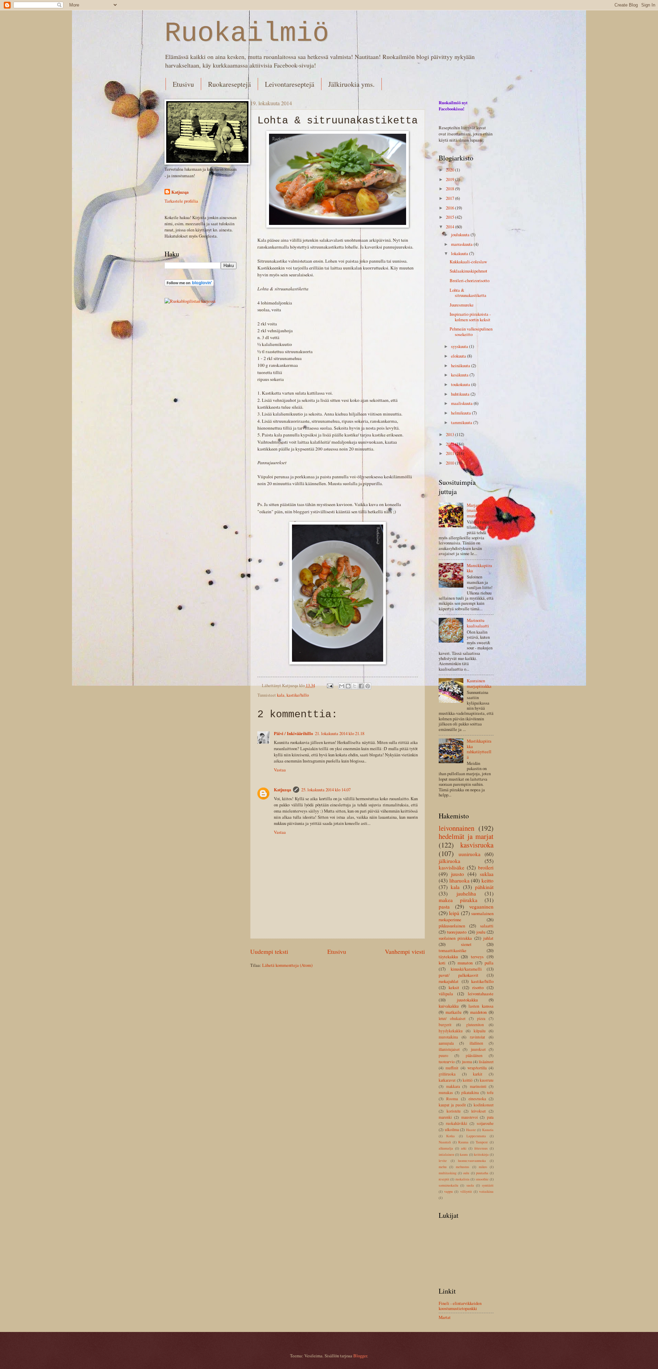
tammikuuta (462, 422)
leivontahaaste (481, 993)
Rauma (463, 1142)
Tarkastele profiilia (181, 201)
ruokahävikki (456, 1123)
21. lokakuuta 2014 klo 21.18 (339, 733)
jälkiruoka (449, 860)
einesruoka (477, 1098)
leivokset (478, 1111)
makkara (453, 1086)
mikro (483, 1166)
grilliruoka (447, 1074)
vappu (448, 1191)
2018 (450, 188)
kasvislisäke (451, 867)
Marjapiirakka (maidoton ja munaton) (479, 510)
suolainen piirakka (455, 938)
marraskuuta (462, 244)
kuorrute (487, 1080)
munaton (465, 963)
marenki (445, 1117)
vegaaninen (481, 906)
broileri (486, 867)
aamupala (446, 1043)
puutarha (482, 1172)
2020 (450, 170)
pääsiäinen (474, 1055)
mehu (443, 1166)
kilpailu (480, 1030)
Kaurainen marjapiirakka (479, 683)
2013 (450, 434)
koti (442, 963)
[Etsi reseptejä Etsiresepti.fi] (190, 301)
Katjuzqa (282, 789)
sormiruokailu (448, 1185)
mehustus (462, 1166)
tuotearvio (447, 1061)
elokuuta (459, 356)
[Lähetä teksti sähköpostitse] (329, 685)
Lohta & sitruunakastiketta (468, 292)
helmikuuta (461, 413)
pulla (489, 963)
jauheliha (466, 893)
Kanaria (488, 1129)
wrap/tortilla (477, 1067)
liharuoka (459, 880)
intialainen (446, 1154)
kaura (464, 1154)
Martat (445, 1317)
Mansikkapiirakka (479, 568)
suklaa (487, 873)
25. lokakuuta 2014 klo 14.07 (326, 789)
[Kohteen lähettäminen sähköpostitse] (341, 686)
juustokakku (467, 1000)
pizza (481, 1018)
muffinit (452, 1067)
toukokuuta (461, 384)
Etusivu (183, 84)
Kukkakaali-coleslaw (468, 262)
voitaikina (486, 1191)
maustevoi (469, 1117)
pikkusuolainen (452, 926)
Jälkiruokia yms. (351, 84)
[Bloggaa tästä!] (348, 686)
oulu (466, 1172)
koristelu (454, 1111)
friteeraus (481, 1148)
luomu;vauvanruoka (472, 1160)
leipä (454, 913)
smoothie (482, 1179)
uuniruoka (469, 854)
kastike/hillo (298, 695)
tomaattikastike (452, 950)
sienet (466, 944)
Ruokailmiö (246, 33)
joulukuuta (461, 234)
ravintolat (477, 1037)
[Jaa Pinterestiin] (367, 686)
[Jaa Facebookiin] (361, 686)
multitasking (447, 1172)
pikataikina (470, 1092)
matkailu (453, 1012)
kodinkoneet (484, 1104)
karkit (477, 1074)
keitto (488, 880)
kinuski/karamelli (466, 969)
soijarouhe (485, 1123)
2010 (450, 463)
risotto (478, 987)
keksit (454, 987)
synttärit (488, 1185)
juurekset (478, 1049)
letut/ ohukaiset (452, 1018)
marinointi (478, 1086)
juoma (467, 1061)
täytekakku (448, 956)
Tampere (482, 1142)
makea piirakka (458, 900)
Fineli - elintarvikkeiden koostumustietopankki (460, 1305)
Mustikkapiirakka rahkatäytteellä (479, 749)
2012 (450, 444)
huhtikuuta (461, 394)
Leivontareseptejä (289, 84)
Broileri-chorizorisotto (469, 280)
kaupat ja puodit (452, 1104)
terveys (477, 956)
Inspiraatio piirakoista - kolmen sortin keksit (470, 316)
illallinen (476, 1043)
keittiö (468, 1080)
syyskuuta (460, 346)
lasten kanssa (481, 1006)
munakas (446, 1092)
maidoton (478, 1012)
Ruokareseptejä (229, 84)
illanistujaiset (449, 1049)
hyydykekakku (451, 1030)
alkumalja (446, 1148)
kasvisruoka (477, 845)
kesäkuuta (460, 375)
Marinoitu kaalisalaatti (478, 622)
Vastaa (280, 770)
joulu (480, 932)
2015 (450, 217)
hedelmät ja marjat (466, 836)
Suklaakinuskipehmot (468, 271)
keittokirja (481, 1154)
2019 (450, 179)
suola (470, 1185)
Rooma (452, 1098)
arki (463, 1148)
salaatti (487, 926)
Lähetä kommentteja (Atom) (287, 965)
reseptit (444, 1179)
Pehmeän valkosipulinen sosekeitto (471, 331)
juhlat (488, 938)
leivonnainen (456, 828)
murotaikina (448, 1037)
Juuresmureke (462, 305)
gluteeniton (475, 1024)
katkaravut (447, 1080)
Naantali (445, 1142)
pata (490, 1117)
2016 (450, 208)
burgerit (445, 1024)
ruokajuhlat (449, 981)
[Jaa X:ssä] (354, 686)
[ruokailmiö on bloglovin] (189, 284)
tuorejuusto (456, 932)
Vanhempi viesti (405, 951)
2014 (450, 227)
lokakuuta (460, 253)
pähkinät (484, 887)
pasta (444, 906)
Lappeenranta (476, 1135)
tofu (490, 1092)
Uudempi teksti (269, 951)
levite (443, 1160)
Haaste (471, 1129)
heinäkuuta (461, 365)
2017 (450, 198)
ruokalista (462, 1179)
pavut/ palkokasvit (458, 975)
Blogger (360, 1356)
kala (280, 695)
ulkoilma (452, 1129)
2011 (450, 453)
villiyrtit (466, 1191)
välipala (446, 993)
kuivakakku (449, 1006)
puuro (443, 1055)
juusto (457, 873)
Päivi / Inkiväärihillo (293, 733)
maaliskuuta (462, 403)
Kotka (450, 1135)
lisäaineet (486, 1061)
